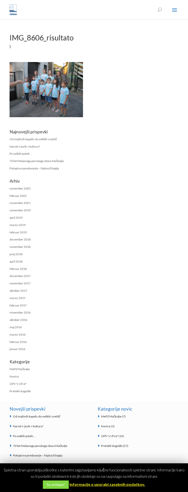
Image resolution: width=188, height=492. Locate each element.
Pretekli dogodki (20, 391)
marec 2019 (17, 225)
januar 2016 (17, 349)
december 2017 (20, 276)
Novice (14, 376)
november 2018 (20, 247)
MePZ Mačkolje (20, 369)
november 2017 (20, 283)
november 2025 (20, 188)
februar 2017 (18, 305)
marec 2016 (17, 334)
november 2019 (20, 210)
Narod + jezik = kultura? (25, 146)
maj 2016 (16, 327)
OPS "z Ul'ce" (18, 384)
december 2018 (20, 239)
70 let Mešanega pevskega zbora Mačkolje (37, 161)
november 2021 (20, 203)
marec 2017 (17, 298)
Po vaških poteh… (21, 153)
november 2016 (20, 312)
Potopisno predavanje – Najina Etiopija (34, 168)
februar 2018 (18, 269)
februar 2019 (18, 232)
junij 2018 (16, 254)
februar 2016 (18, 342)
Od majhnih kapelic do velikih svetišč (33, 139)
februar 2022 (18, 196)
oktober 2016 (18, 320)
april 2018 (16, 261)
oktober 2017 (18, 290)
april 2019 (16, 217)
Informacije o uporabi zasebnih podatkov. (107, 484)
